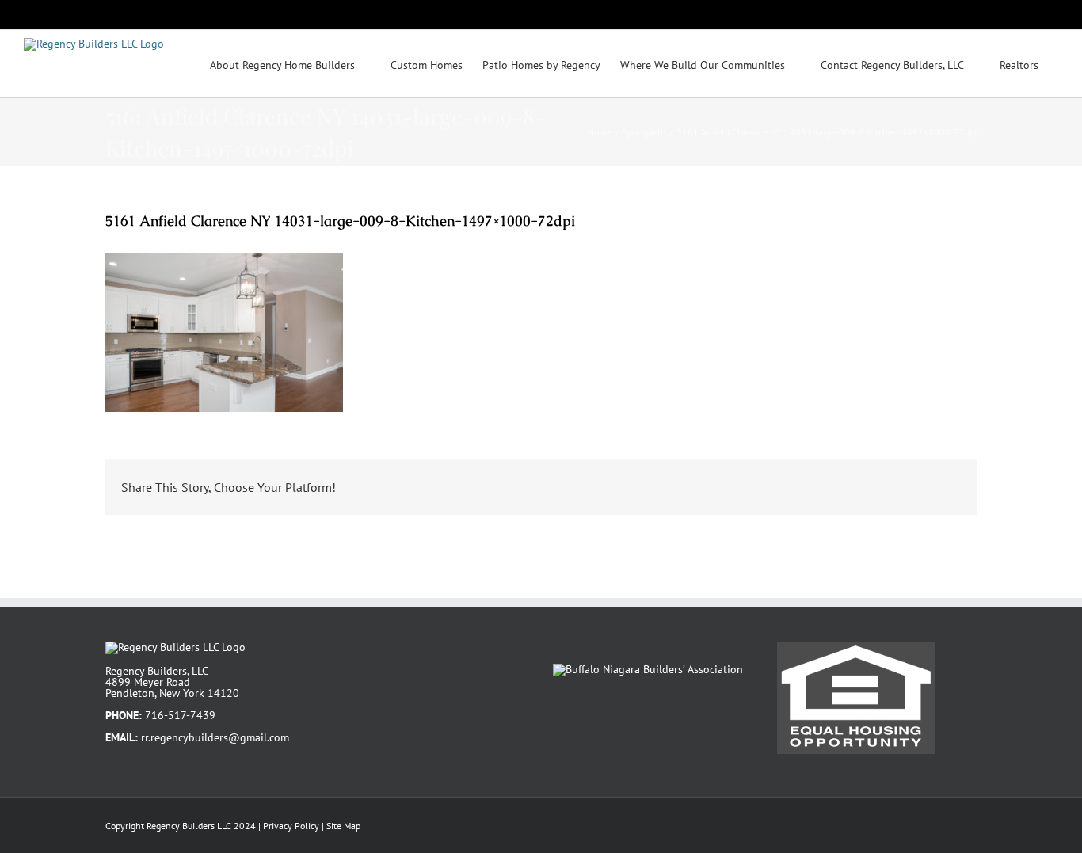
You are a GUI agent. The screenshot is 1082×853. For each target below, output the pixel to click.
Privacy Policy (291, 826)
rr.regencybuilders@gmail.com (215, 737)
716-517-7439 (180, 715)
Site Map (343, 826)
